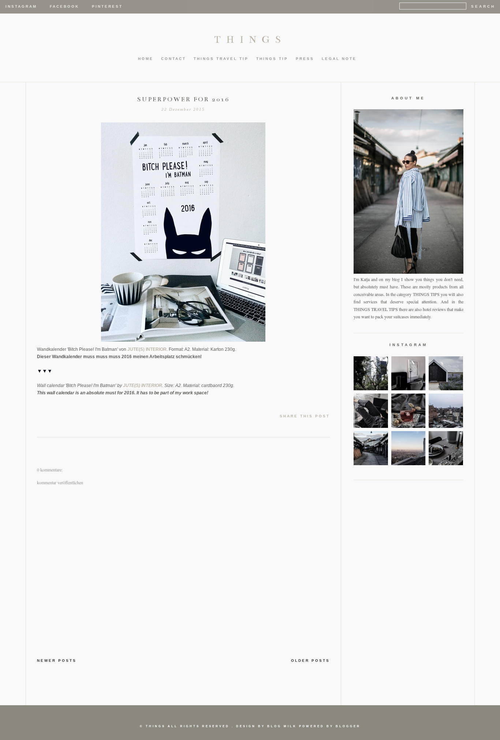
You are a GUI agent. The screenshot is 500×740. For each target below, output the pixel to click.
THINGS (250, 39)
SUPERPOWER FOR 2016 (183, 99)
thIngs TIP (272, 59)
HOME (145, 59)
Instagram (21, 6)
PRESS (305, 59)
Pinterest (107, 6)
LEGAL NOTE (339, 59)
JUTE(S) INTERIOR (147, 349)
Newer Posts (57, 661)
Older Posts (310, 661)
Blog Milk (282, 726)
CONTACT (173, 59)
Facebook (64, 6)
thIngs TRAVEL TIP (221, 59)
